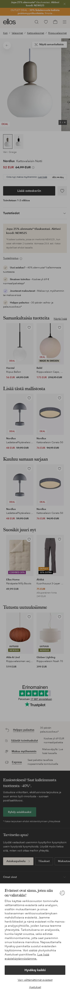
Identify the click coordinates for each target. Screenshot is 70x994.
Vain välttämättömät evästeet (35, 980)
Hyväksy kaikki (35, 970)
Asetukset (35, 987)
